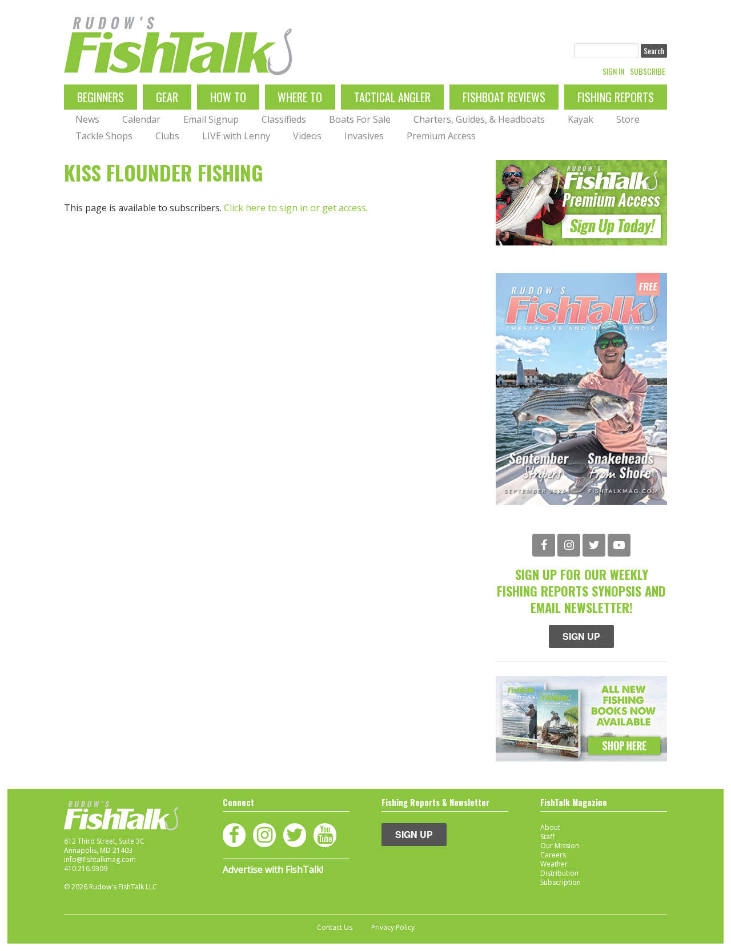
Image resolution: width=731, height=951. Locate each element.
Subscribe (647, 71)
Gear (167, 97)
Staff (547, 836)
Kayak (580, 119)
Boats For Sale (360, 119)
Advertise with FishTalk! (273, 869)
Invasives (364, 136)
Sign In (613, 71)
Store (628, 119)
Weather (554, 864)
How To (228, 97)
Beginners (100, 97)
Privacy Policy (393, 927)
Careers (553, 855)
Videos (307, 136)
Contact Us (334, 927)
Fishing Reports (615, 97)
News (87, 119)
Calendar (141, 119)
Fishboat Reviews (504, 97)
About (550, 827)
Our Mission (559, 846)
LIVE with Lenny (236, 136)
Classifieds (284, 119)
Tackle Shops (103, 136)
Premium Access (441, 136)
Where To (300, 97)
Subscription (560, 882)
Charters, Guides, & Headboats (479, 119)
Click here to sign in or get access (295, 208)
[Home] (178, 46)
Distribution (559, 873)
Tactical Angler (392, 97)
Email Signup (211, 119)
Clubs (167, 136)
